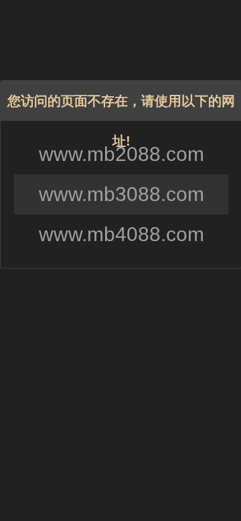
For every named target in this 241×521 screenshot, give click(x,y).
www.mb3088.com (121, 194)
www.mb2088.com (121, 154)
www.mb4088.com (121, 234)
